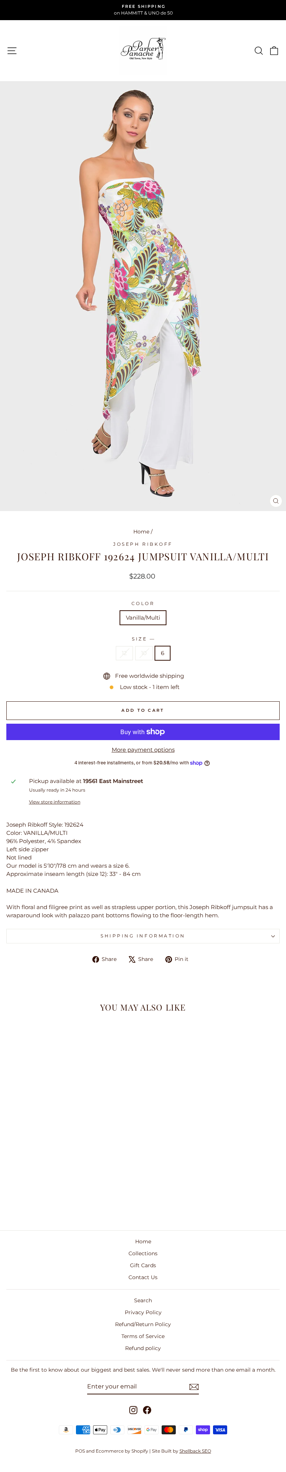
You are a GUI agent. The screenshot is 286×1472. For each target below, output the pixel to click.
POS (80, 1451)
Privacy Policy (143, 1312)
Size (143, 639)
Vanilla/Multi (143, 617)
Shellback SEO (195, 1451)
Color (143, 603)
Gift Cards (143, 1265)
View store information (54, 802)
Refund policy (143, 1348)
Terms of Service (143, 1336)
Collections (143, 1253)
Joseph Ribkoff (142, 544)
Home (141, 532)
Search (143, 1300)
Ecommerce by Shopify (122, 1451)
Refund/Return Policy (143, 1324)
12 (124, 653)
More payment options (143, 749)
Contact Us (143, 1277)
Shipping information (143, 936)
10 (144, 653)
